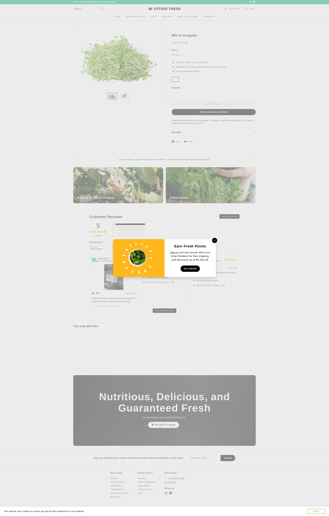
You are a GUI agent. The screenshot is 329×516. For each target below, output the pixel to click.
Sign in (174, 252)
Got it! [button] (316, 511)
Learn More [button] (91, 511)
